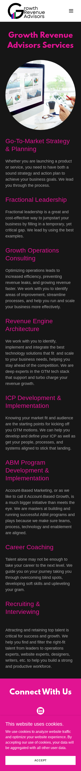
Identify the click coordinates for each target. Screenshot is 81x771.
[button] (71, 10)
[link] (29, 11)
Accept (40, 760)
